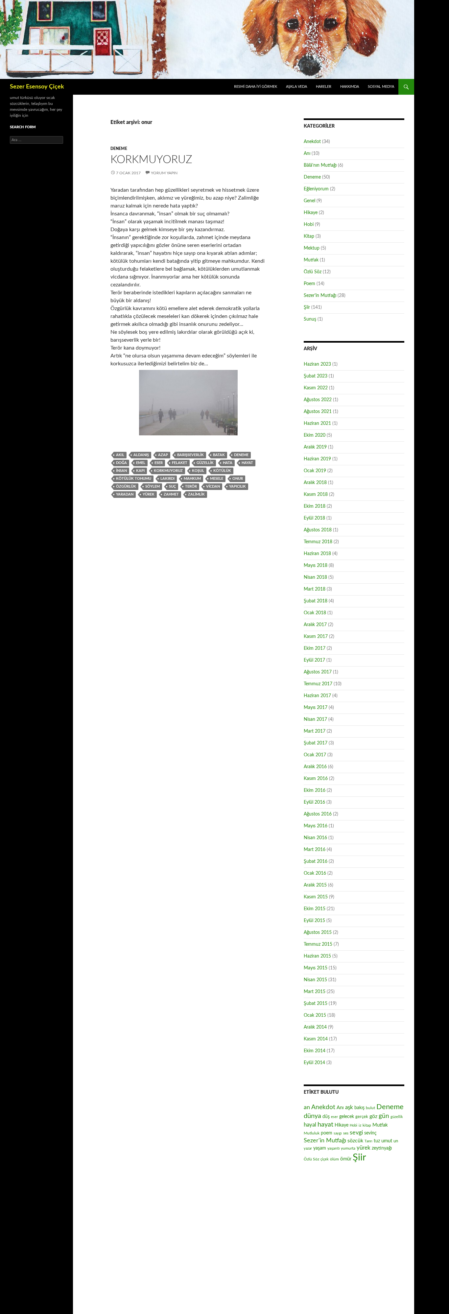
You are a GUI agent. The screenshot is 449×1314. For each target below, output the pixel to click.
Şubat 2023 (315, 376)
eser (158, 463)
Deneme (118, 149)
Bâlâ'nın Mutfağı (320, 165)
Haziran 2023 (317, 364)
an (307, 1107)
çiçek (324, 1159)
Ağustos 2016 (318, 814)
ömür (345, 1158)
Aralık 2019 (315, 447)
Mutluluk (311, 1133)
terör (191, 486)
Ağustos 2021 (318, 411)
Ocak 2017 (315, 755)
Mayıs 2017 (315, 707)
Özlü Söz (312, 272)
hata (227, 463)
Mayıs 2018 (315, 565)
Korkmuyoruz (168, 471)
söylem (152, 486)
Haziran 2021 (317, 423)
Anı (307, 153)
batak (219, 455)
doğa (121, 463)
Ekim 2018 (314, 506)
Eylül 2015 (314, 920)
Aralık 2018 (315, 482)
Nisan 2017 (315, 719)
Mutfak (311, 260)
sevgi (356, 1133)
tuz (377, 1141)
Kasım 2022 (316, 388)
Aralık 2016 (315, 767)
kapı (140, 471)
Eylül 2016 (314, 802)
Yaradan (124, 494)
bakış (359, 1108)
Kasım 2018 (316, 494)
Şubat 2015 (315, 1003)
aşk (349, 1107)
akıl (120, 455)
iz (360, 1125)
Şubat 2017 (315, 743)
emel (140, 463)
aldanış (141, 455)
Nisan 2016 (315, 838)
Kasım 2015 (316, 897)
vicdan (213, 486)
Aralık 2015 (315, 885)
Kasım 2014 (316, 1039)
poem (326, 1133)
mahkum (192, 478)
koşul (198, 471)
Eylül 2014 (314, 1062)
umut (386, 1140)
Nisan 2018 (315, 577)
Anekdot (312, 141)
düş (326, 1116)
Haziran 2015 (317, 956)
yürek (148, 494)
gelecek (346, 1116)
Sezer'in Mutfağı (320, 295)
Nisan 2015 (315, 980)
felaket (179, 463)
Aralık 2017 (315, 624)
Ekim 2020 (314, 435)
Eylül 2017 (314, 660)
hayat (247, 463)
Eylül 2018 (314, 518)
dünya (312, 1116)
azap (163, 455)
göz (373, 1116)
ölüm (334, 1159)
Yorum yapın (164, 173)
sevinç (370, 1133)
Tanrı (368, 1141)
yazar (308, 1148)
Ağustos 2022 (318, 400)
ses (345, 1133)
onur (237, 478)
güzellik (205, 463)
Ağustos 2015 (318, 932)
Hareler (323, 86)
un (395, 1141)
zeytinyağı (382, 1148)
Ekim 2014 (314, 1051)
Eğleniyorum (316, 189)
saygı (338, 1133)
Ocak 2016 (315, 873)
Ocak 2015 (315, 1015)
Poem (309, 283)
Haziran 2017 (317, 696)
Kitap (309, 236)
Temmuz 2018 (318, 542)
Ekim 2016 (314, 790)
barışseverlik (190, 455)
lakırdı (167, 478)
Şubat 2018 (315, 601)
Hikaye (311, 212)
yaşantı (333, 1148)
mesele (216, 478)
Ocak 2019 (315, 471)
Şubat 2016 (315, 861)
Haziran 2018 (317, 553)
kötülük (222, 471)
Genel (309, 201)
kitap (367, 1125)
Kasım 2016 (316, 778)
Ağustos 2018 (318, 530)
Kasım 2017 (316, 636)
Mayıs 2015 (315, 968)
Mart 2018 (314, 589)
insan (121, 471)
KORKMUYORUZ (151, 159)
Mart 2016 (314, 849)
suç (172, 486)
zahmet (171, 494)
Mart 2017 (314, 731)
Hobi (309, 224)
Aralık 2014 (315, 1027)
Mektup (311, 248)
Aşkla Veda (296, 86)
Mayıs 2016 (315, 826)
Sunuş (310, 319)
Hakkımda (349, 86)
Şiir (307, 307)
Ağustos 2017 (318, 672)
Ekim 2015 (314, 909)
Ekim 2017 (314, 648)
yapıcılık (237, 486)
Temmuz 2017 (318, 684)
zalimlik (196, 494)
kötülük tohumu (133, 478)
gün (384, 1116)
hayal (310, 1125)
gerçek (361, 1116)
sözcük (355, 1140)
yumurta (348, 1148)
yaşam (319, 1148)
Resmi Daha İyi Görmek (255, 86)
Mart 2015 (314, 991)
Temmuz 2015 (318, 944)
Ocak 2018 (315, 613)
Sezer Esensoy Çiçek (37, 87)
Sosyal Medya (381, 86)
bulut (370, 1108)
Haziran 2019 (317, 459)
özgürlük (126, 486)
